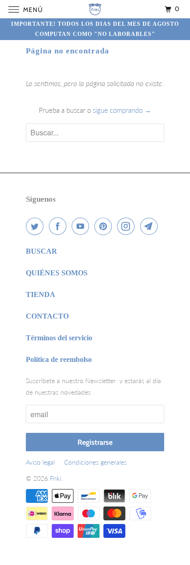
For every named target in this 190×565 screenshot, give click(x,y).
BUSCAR (41, 251)
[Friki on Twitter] (36, 226)
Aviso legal (40, 462)
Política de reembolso (59, 359)
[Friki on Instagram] (127, 226)
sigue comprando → (122, 110)
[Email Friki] (150, 226)
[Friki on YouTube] (82, 226)
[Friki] (95, 9)
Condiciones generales (95, 462)
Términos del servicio (59, 338)
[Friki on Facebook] (59, 226)
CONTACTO (47, 316)
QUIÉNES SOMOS (57, 273)
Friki (55, 478)
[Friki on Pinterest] (105, 226)
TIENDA (40, 294)
